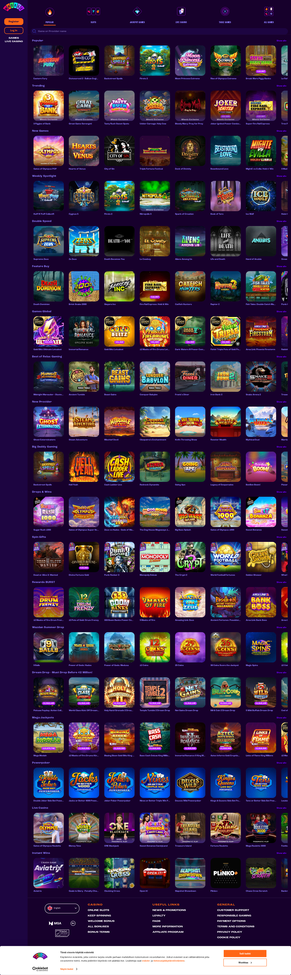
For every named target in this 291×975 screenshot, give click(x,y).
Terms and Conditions (235, 926)
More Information (167, 926)
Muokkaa (243, 962)
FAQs (156, 921)
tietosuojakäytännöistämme (169, 960)
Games (14, 38)
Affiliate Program (167, 932)
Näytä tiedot (66, 969)
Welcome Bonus (101, 921)
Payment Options (231, 921)
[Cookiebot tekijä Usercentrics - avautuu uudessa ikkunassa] (40, 969)
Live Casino (14, 41)
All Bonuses (98, 926)
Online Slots (98, 910)
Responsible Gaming (234, 916)
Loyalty (159, 916)
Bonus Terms (99, 932)
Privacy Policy (229, 932)
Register (14, 21)
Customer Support (233, 910)
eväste (145, 960)
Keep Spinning (99, 916)
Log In (13, 30)
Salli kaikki (245, 953)
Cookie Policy (228, 937)
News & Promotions (169, 910)
